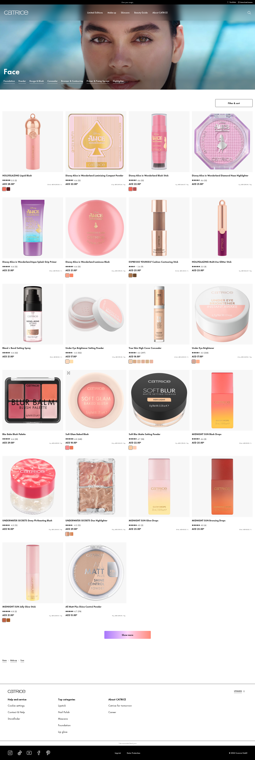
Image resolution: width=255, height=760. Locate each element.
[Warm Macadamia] (130, 361)
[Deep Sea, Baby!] (71, 534)
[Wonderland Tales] (135, 189)
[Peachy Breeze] (71, 447)
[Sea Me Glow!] (67, 534)
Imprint (118, 752)
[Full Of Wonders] (71, 275)
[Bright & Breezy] (4, 620)
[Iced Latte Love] (130, 275)
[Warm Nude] (71, 361)
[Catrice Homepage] (18, 13)
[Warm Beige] (143, 361)
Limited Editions (95, 12)
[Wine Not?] (8, 189)
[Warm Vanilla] (151, 361)
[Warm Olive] (135, 361)
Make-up (111, 12)
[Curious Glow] (67, 275)
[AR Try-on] (68, 373)
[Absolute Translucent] (135, 447)
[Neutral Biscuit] (147, 361)
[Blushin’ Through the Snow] (4, 189)
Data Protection (133, 752)
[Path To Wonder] (130, 189)
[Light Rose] (67, 361)
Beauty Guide (141, 12)
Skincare (125, 12)
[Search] (249, 12)
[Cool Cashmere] (139, 361)
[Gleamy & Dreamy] (8, 620)
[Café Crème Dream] (135, 275)
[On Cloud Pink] (67, 447)
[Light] (130, 447)
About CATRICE (160, 12)
